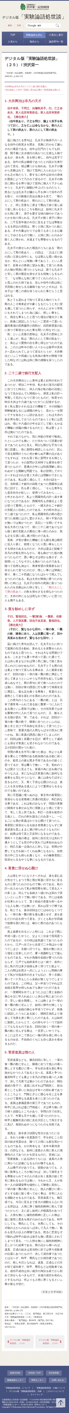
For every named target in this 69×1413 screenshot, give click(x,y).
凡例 (19, 25)
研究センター (37, 1380)
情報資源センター (15, 1380)
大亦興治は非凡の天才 (15, 86)
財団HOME (15, 1373)
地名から (34, 41)
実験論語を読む (34, 34)
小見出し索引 (56, 34)
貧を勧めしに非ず (14, 90)
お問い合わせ (58, 1380)
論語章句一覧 (56, 41)
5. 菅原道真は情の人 (20, 1052)
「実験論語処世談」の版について (50, 1388)
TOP (12, 34)
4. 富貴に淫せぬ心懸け (21, 868)
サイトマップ (37, 1394)
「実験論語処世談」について (17, 1388)
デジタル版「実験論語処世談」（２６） (49, 1341)
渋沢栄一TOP (34, 1373)
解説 (10, 25)
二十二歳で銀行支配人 (37, 86)
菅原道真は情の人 (52, 90)
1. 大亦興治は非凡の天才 (23, 101)
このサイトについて (55, 1391)
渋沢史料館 (54, 1373)
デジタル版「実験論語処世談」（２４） (20, 1341)
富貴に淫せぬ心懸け (33, 90)
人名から (12, 41)
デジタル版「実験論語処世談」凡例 (25, 1391)
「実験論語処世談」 (34, 17)
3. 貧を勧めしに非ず (20, 609)
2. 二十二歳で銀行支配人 (23, 373)
